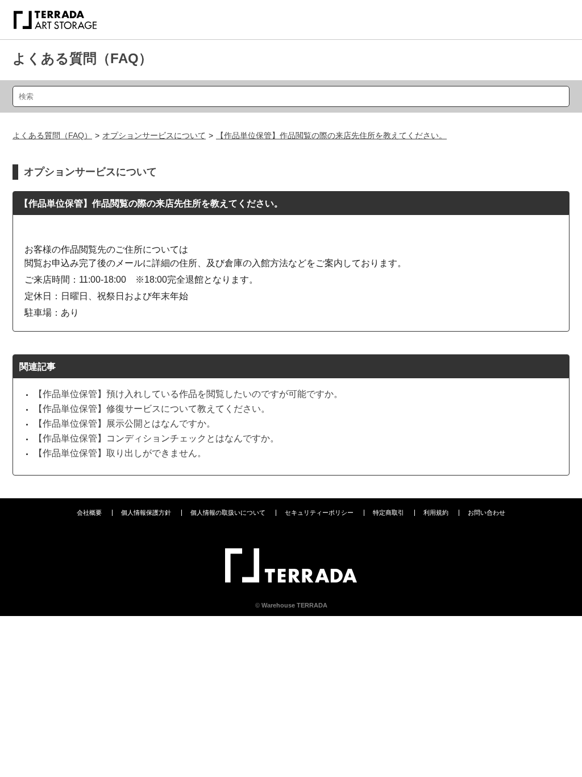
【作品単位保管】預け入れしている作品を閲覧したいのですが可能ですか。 (188, 394)
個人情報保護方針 (146, 512)
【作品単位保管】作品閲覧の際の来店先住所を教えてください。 (331, 135)
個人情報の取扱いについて (227, 512)
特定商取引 (388, 512)
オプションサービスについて (154, 135)
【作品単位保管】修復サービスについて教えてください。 (152, 409)
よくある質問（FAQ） (82, 58)
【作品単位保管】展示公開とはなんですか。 (124, 423)
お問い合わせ (486, 512)
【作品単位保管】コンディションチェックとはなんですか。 (156, 438)
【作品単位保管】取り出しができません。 (120, 453)
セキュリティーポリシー (319, 512)
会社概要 (89, 512)
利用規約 (435, 512)
